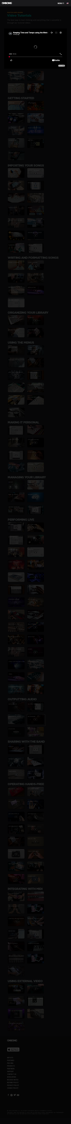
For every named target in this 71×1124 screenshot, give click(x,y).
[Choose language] (67, 3)
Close (61, 66)
